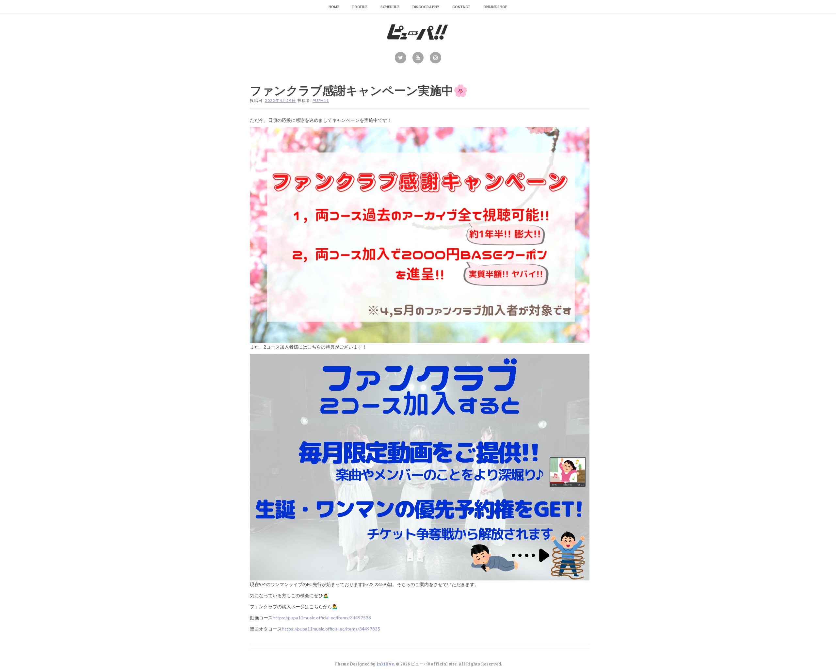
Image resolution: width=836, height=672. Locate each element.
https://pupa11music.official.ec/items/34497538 (322, 617)
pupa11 (321, 100)
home (334, 6)
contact (461, 6)
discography (425, 6)
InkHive (385, 664)
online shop (495, 6)
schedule (389, 6)
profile (359, 6)
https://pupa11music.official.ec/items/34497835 (331, 628)
